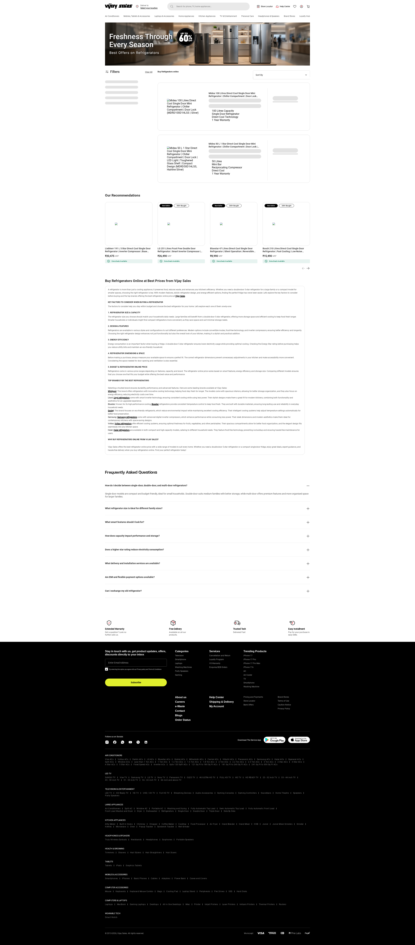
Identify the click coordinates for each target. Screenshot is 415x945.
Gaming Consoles (225, 793)
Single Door (183, 811)
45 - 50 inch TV (112, 780)
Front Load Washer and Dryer (119, 811)
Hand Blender (228, 824)
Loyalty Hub (304, 16)
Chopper (153, 824)
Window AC (142, 808)
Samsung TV (137, 777)
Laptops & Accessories (164, 16)
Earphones (167, 839)
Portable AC (157, 808)
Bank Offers (248, 705)
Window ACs (124, 762)
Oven (132, 827)
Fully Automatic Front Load (261, 808)
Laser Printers (228, 904)
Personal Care (247, 16)
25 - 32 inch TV (270, 777)
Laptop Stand (188, 891)
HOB (256, 824)
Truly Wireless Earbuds (116, 839)
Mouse (108, 891)
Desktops (154, 904)
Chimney (141, 824)
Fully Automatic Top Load (203, 808)
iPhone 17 (247, 655)
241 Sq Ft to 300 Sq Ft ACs (264, 764)
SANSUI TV (110, 777)
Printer (197, 904)
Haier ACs (279, 759)
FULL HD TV (225, 777)
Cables (154, 878)
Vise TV (123, 777)
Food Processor (198, 824)
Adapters (166, 878)
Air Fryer (214, 824)
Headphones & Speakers (268, 16)
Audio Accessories (204, 793)
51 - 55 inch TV (131, 780)
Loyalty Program (216, 659)
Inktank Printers (247, 904)
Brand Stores (289, 16)
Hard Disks (242, 891)
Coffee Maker (168, 824)
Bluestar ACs (164, 759)
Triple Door (214, 811)
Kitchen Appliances (207, 16)
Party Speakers (181, 671)
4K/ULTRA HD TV (207, 777)
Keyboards (121, 891)
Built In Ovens (126, 824)
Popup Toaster (146, 827)
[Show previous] (303, 268)
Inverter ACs (159, 764)
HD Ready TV (122, 793)
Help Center (285, 6)
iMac (187, 904)
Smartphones (111, 878)
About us (180, 697)
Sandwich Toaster (165, 827)
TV (244, 679)
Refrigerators (167, 811)
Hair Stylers (135, 852)
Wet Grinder (184, 827)
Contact (180, 710)
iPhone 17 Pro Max (251, 663)
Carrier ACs (213, 759)
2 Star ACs (283, 762)
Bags (159, 891)
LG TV (150, 777)
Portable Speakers (185, 839)
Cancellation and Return (219, 655)
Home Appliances (186, 16)
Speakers (297, 793)
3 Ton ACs (268, 762)
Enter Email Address (118, 662)
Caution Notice (284, 705)
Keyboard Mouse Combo (141, 891)
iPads (119, 865)
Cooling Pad (172, 891)
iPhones (126, 878)
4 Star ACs (110, 764)
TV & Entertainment (228, 16)
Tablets (108, 865)
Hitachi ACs (228, 759)
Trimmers (109, 852)
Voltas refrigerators (123, 423)
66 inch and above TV (171, 780)
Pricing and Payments (253, 697)
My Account (216, 706)
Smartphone (180, 659)
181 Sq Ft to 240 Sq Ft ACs (234, 764)
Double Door (199, 811)
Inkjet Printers (211, 904)
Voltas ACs (123, 759)
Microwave (121, 827)
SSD (230, 891)
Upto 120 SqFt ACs (178, 764)
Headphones (152, 839)
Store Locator (267, 6)
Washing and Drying (177, 808)
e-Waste (180, 706)
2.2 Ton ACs (238, 762)
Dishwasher (151, 811)
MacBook (121, 904)
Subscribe (136, 682)
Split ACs (109, 762)
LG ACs (150, 759)
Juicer (265, 824)
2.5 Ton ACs (254, 762)
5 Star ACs (124, 764)
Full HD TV (164, 793)
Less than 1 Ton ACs (144, 762)
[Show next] (308, 268)
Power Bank (180, 878)
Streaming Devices (182, 793)
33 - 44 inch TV (288, 777)
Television (179, 655)
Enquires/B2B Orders (218, 667)
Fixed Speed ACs (141, 764)
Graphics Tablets (134, 865)
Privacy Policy (284, 709)
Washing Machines (183, 667)
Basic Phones (140, 878)
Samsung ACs (263, 759)
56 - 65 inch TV (149, 780)
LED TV (108, 793)
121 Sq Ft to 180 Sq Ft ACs (204, 764)
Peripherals (204, 891)
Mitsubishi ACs (196, 759)
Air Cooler (247, 675)
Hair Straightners (153, 852)
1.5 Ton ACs (193, 762)
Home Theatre (282, 793)
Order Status (183, 720)
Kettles (108, 827)
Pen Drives (219, 891)
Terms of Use (283, 701)
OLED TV (191, 777)
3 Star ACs (297, 762)
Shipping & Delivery (221, 701)
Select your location (149, 8)
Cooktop (182, 824)
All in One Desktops (172, 904)
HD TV (238, 777)
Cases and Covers (198, 878)
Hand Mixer (244, 824)
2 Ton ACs (223, 762)
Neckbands (136, 839)
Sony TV (161, 777)
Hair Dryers (171, 852)
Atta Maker (110, 824)
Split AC (128, 808)
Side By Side (229, 811)
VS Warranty (214, 663)
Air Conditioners (112, 16)
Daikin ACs (137, 759)
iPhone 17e (248, 667)
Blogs (178, 715)
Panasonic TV (176, 777)
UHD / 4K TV (149, 793)
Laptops (178, 663)
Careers (180, 701)
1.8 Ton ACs (208, 762)
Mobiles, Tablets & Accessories (137, 16)
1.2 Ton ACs (177, 762)
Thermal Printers (267, 904)
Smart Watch (111, 917)
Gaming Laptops (138, 904)
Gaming (178, 675)
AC (244, 671)
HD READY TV (252, 777)
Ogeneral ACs (294, 759)
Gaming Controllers (247, 793)
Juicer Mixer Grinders (283, 824)
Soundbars (266, 793)
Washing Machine (251, 687)
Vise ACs (109, 759)
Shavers (122, 852)
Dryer (139, 811)
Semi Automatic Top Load (231, 808)
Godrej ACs (179, 759)
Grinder (300, 824)
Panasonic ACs (245, 759)
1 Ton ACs (162, 762)
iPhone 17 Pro (249, 659)
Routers (282, 904)
